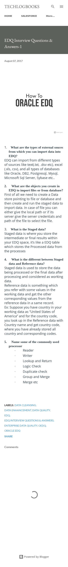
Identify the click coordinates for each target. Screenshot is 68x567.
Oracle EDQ (12, 430)
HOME (8, 16)
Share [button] (8, 436)
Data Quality (41, 410)
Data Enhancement (17, 410)
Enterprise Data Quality (20, 425)
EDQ (7, 415)
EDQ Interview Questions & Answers (28, 420)
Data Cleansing (25, 405)
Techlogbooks (21, 6)
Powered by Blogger (36, 556)
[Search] (53, 6)
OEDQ (42, 425)
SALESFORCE (29, 16)
